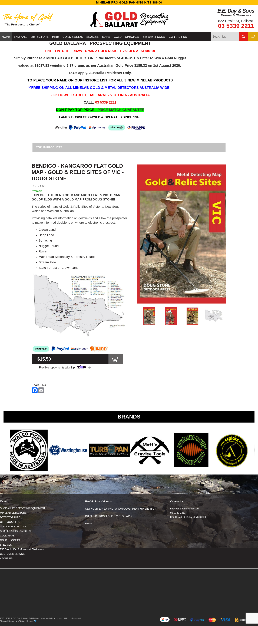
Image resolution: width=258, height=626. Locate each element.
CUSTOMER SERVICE (12, 553)
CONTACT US (178, 36)
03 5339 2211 (236, 26)
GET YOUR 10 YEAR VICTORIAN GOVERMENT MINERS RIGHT (121, 508)
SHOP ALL (20, 36)
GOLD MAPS (7, 535)
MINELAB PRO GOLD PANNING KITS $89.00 (129, 2)
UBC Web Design (25, 621)
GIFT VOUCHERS (10, 521)
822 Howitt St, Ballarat (235, 21)
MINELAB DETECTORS (13, 512)
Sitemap (3, 621)
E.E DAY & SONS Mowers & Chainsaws (22, 549)
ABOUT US (6, 558)
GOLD (118, 36)
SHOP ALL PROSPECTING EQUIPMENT (22, 508)
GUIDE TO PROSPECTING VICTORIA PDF (109, 516)
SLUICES (92, 36)
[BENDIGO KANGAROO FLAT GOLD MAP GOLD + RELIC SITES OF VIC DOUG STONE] (181, 234)
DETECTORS (40, 36)
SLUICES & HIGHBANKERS (15, 531)
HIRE (55, 36)
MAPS (106, 36)
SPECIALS (132, 36)
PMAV (88, 523)
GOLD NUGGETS (10, 540)
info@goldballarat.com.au (184, 508)
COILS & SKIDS (72, 36)
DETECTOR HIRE (10, 517)
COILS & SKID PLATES (13, 526)
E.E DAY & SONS (154, 36)
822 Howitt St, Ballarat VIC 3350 (188, 517)
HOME (6, 36)
